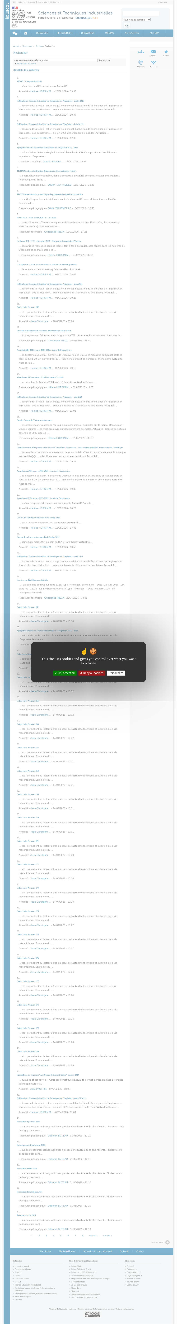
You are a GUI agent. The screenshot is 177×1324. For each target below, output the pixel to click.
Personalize (116, 673)
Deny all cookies (92, 673)
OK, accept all (66, 673)
